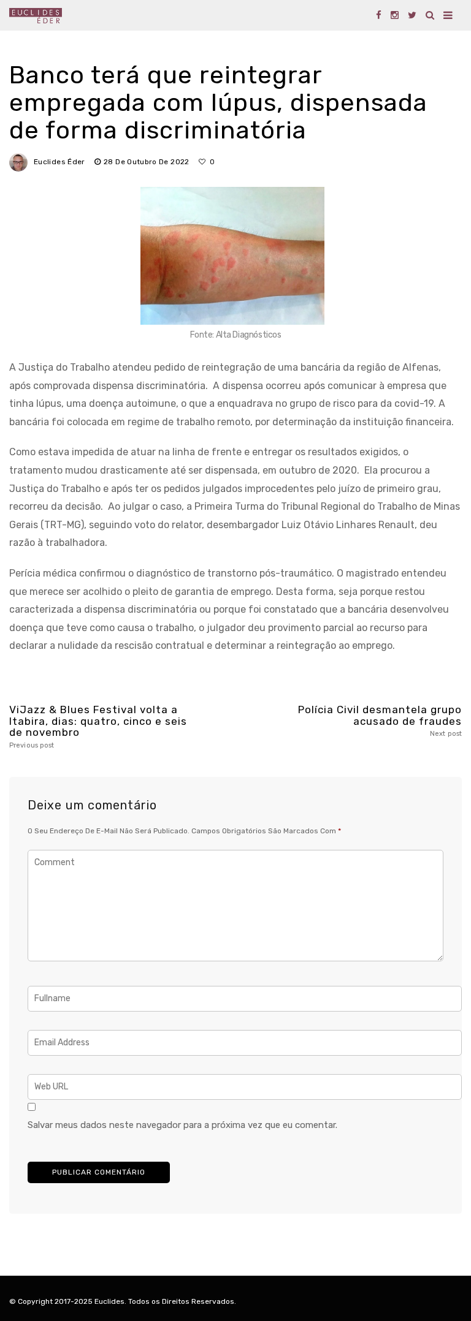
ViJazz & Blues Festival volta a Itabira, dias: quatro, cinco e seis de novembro (98, 726)
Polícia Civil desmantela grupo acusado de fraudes (380, 721)
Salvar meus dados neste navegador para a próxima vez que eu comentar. (182, 1124)
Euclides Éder (59, 161)
